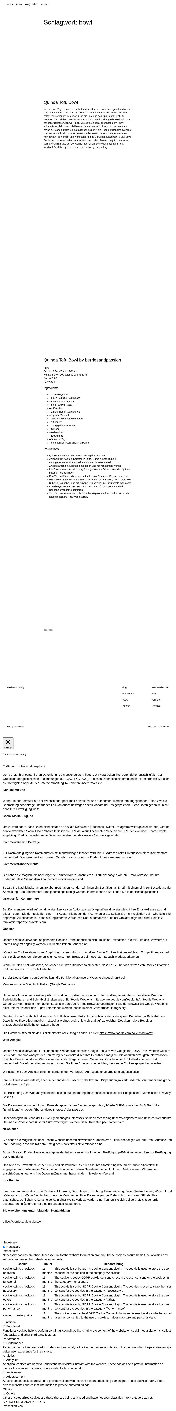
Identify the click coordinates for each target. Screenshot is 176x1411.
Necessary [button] (10, 1242)
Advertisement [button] (12, 1372)
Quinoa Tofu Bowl (61, 102)
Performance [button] (11, 1339)
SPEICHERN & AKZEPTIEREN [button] (24, 1402)
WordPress (164, 726)
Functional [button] (9, 1322)
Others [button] (7, 1389)
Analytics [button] (9, 1355)
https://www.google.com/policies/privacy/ (126, 1033)
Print (46, 367)
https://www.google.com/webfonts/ (116, 999)
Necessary (13, 1246)
